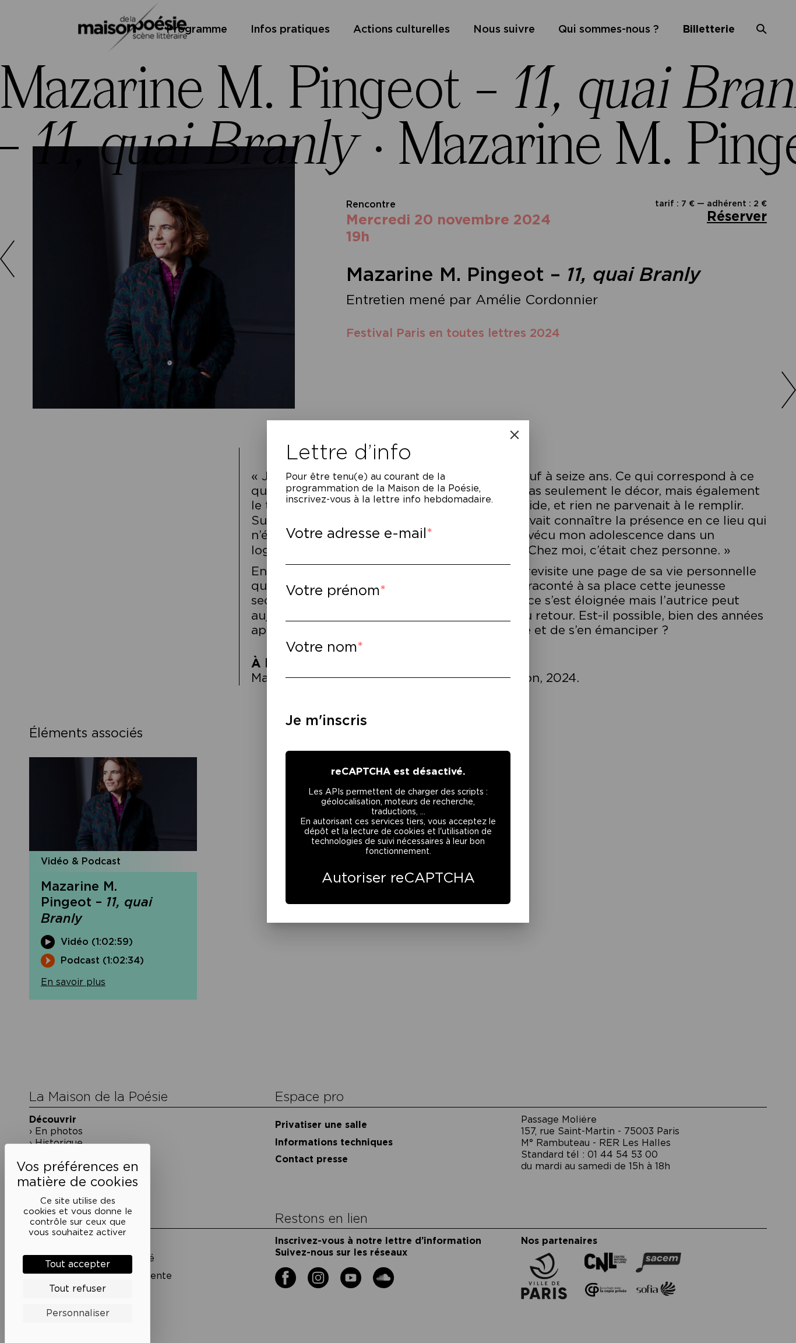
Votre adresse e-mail (356, 533)
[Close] (514, 435)
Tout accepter (77, 1264)
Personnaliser (78, 1313)
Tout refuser (77, 1288)
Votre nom (321, 646)
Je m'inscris (326, 720)
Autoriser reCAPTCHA (398, 877)
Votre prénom (333, 590)
